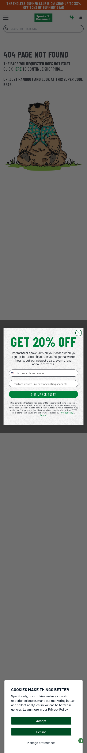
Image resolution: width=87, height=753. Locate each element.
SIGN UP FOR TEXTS (43, 394)
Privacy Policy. (58, 709)
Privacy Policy (66, 412)
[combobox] (14, 373)
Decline (41, 732)
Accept (41, 721)
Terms (43, 415)
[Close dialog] (78, 333)
